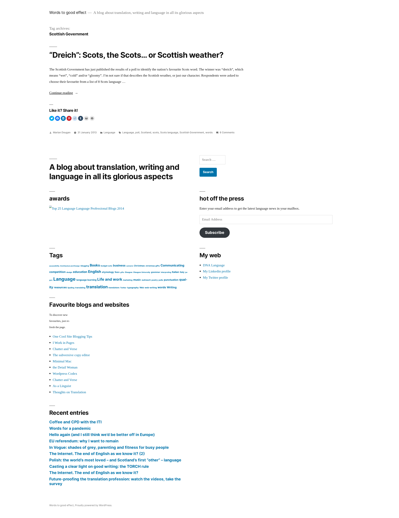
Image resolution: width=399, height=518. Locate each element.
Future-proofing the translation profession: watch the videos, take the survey (115, 481)
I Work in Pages (63, 343)
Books (95, 265)
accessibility (54, 266)
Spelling (70, 288)
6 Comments (227, 132)
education (80, 272)
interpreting (166, 272)
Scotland (146, 132)
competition (57, 272)
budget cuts (106, 266)
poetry (154, 280)
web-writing (151, 287)
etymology (108, 272)
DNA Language (214, 265)
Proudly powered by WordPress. (93, 505)
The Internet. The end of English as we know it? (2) (97, 453)
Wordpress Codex (65, 373)
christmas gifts (153, 266)
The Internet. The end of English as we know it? (93, 472)
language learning (86, 279)
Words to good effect (67, 12)
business (119, 265)
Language (109, 132)
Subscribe (214, 232)
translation (97, 286)
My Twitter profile (215, 277)
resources (60, 287)
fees (117, 272)
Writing (172, 287)
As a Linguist (62, 386)
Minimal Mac (62, 361)
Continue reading (63, 93)
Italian (175, 272)
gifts (122, 272)
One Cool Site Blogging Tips (72, 336)
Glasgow (128, 272)
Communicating (172, 265)
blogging (85, 266)
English (94, 271)
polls (161, 280)
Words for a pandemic (70, 428)
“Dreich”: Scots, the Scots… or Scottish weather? (136, 55)
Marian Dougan (61, 132)
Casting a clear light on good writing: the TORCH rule (99, 466)
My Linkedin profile (217, 271)
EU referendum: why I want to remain (83, 441)
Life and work (109, 279)
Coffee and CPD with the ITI (75, 422)
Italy (182, 272)
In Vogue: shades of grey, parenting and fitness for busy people (109, 447)
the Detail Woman (65, 367)
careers (129, 266)
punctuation (171, 279)
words (209, 132)
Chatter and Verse (65, 349)
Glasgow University (141, 272)
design (69, 272)
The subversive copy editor (71, 355)
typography (133, 287)
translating (80, 287)
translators (113, 287)
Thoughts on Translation (69, 392)
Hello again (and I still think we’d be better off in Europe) (102, 434)
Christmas (139, 265)
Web (141, 287)
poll (137, 132)
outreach (146, 280)
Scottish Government (192, 132)
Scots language (169, 132)
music (137, 279)
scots (156, 132)
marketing (127, 280)
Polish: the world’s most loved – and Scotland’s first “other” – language (115, 460)
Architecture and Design (70, 266)
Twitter (123, 288)
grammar (155, 272)
